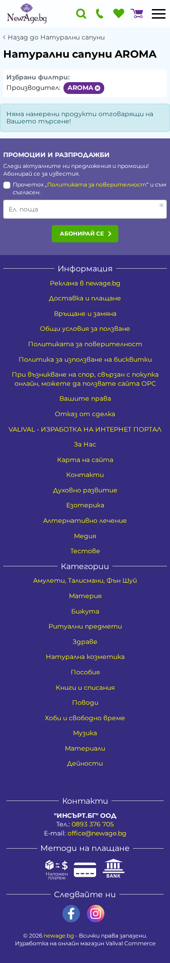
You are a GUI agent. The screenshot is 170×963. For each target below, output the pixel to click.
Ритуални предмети (85, 626)
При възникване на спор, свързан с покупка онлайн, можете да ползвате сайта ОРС (85, 379)
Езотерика (85, 505)
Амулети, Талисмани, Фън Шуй (85, 580)
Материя (85, 596)
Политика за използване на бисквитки (85, 359)
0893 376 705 (93, 824)
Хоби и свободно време (85, 718)
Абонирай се (82, 233)
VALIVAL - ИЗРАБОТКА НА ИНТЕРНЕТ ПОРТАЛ (85, 429)
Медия (85, 536)
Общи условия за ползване (85, 328)
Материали (85, 748)
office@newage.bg (97, 833)
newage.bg (59, 935)
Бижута (85, 611)
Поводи (85, 702)
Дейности (85, 763)
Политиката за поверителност (96, 184)
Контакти (85, 475)
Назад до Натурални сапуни (56, 37)
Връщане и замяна (85, 314)
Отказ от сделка (85, 414)
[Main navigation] (159, 14)
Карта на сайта (85, 460)
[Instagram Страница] (96, 914)
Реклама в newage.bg (85, 283)
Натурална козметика (85, 657)
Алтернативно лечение (85, 520)
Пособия (85, 672)
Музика (85, 733)
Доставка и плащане (85, 298)
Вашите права (85, 398)
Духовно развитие (85, 490)
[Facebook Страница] (71, 914)
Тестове (85, 551)
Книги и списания (85, 687)
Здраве (85, 642)
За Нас (85, 444)
